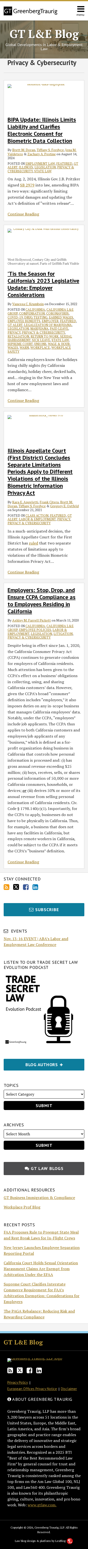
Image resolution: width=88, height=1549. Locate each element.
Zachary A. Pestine (41, 154)
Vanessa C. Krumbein (28, 304)
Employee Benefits (24, 321)
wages (13, 347)
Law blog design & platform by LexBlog (40, 1541)
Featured (64, 163)
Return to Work (45, 336)
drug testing (35, 317)
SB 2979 (27, 185)
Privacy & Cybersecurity (43, 332)
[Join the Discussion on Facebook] (26, 887)
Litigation (63, 634)
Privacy (14, 332)
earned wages (61, 317)
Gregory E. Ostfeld (64, 506)
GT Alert (15, 325)
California (35, 309)
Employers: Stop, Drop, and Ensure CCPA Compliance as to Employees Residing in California (42, 600)
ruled (33, 543)
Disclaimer (69, 1388)
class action (36, 515)
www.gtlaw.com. (42, 1505)
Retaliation (18, 336)
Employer (50, 321)
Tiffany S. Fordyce (50, 149)
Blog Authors (31, 1063)
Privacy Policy (17, 1382)
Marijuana (39, 328)
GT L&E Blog (44, 33)
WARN (24, 347)
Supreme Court (20, 344)
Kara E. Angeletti (25, 502)
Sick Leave (41, 340)
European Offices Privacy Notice (32, 1388)
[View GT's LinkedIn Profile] (35, 887)
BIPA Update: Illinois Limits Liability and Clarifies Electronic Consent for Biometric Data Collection (42, 130)
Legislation (45, 167)
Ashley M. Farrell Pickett (31, 620)
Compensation (32, 313)
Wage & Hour (59, 344)
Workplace (40, 347)
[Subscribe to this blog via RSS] (6, 887)
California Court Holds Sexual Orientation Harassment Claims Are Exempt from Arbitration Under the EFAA (41, 1268)
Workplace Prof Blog (22, 1207)
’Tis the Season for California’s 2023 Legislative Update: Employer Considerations (43, 284)
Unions (40, 344)
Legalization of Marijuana (48, 325)
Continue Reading (23, 214)
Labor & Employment (37, 519)
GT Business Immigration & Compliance (39, 1197)
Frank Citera (49, 502)
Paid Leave (59, 328)
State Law (43, 171)
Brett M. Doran (23, 149)
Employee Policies (35, 630)
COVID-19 (15, 317)
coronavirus (57, 313)
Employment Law (40, 163)
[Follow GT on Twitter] (16, 887)
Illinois (26, 167)
